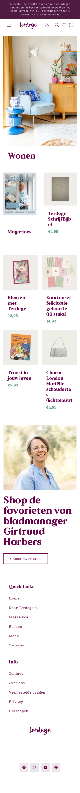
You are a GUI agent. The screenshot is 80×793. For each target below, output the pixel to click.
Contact (16, 673)
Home (14, 598)
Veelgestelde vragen (27, 692)
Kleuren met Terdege (17, 303)
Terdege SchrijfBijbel (59, 219)
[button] (9, 25)
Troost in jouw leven (19, 375)
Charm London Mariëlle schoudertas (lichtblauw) (59, 386)
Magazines (19, 232)
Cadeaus (16, 645)
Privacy (16, 702)
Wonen (22, 156)
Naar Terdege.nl (23, 608)
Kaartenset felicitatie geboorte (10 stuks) (58, 306)
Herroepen (18, 711)
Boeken (15, 626)
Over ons (17, 683)
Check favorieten (25, 559)
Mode (14, 636)
